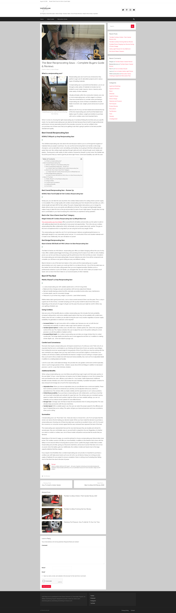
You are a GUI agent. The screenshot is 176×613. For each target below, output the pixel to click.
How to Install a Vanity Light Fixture (123, 71)
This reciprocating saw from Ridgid (52, 222)
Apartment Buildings (114, 86)
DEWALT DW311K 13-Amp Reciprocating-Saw (57, 164)
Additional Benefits (50, 184)
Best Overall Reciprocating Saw (52, 163)
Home (42, 19)
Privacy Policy (125, 610)
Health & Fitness (113, 96)
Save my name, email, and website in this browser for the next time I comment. (65, 576)
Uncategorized (113, 118)
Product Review (113, 106)
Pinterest (92, 598)
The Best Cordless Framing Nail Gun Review (77, 509)
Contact (133, 610)
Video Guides (50, 19)
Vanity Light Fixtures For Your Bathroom (120, 49)
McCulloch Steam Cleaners (116, 51)
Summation (49, 186)
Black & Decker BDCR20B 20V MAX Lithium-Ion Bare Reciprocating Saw (65, 175)
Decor (111, 91)
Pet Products (112, 103)
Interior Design (113, 98)
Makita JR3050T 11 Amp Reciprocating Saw (57, 179)
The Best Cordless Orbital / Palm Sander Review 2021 (80, 496)
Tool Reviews (47, 476)
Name (44, 567)
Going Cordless (50, 180)
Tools (110, 113)
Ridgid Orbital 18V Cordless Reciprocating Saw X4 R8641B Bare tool (64, 171)
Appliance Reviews (114, 88)
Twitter (92, 595)
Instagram (93, 600)
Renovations (112, 108)
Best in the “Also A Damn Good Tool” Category (57, 170)
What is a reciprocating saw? (54, 161)
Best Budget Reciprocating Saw (54, 173)
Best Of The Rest (48, 177)
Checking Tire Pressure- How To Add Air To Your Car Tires (82, 522)
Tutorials (111, 116)
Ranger (57, 69)
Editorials (111, 93)
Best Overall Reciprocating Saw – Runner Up (57, 166)
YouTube (92, 603)
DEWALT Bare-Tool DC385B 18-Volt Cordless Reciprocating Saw (63, 168)
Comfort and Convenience (53, 182)
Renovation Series (62, 19)
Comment (44, 545)
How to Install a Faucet (121, 68)
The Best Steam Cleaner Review (123, 61)
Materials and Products (115, 101)
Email (44, 572)
